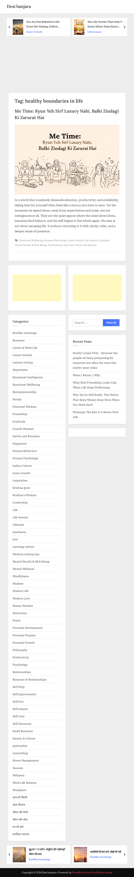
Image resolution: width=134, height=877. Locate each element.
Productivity (21, 657)
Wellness (18, 775)
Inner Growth (75, 240)
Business (19, 340)
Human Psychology (55, 240)
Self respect (20, 709)
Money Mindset (23, 605)
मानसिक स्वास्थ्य (21, 834)
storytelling (20, 753)
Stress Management (26, 760)
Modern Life (21, 591)
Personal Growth (24, 642)
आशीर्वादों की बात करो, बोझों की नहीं (46, 851)
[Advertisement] (67, 62)
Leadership (20, 502)
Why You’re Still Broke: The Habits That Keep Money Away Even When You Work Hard (96, 399)
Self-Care (69, 245)
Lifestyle (104, 240)
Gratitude (19, 421)
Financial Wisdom (24, 406)
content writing (23, 362)
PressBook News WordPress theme (92, 872)
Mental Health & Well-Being (31, 245)
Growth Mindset (23, 429)
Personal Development (28, 627)
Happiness (20, 443)
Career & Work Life (25, 347)
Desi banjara (19, 6)
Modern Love (21, 598)
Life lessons (35, 31)
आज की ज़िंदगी (20, 797)
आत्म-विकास (19, 804)
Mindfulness (55, 245)
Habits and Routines (26, 436)
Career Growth (22, 355)
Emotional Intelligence (28, 377)
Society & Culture (24, 738)
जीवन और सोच (20, 819)
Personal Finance (24, 635)
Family (17, 399)
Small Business (23, 731)
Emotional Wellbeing (31, 240)
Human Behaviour (25, 451)
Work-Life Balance (86, 245)
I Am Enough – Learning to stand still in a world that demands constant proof (107, 851)
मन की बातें (18, 827)
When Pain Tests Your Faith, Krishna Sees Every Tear (109, 24)
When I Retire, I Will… (87, 375)
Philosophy (20, 650)
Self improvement (24, 694)
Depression (20, 369)
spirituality (20, 745)
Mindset (18, 583)
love (15, 539)
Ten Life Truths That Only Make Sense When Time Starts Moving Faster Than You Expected (47, 24)
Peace (16, 620)
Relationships (22, 672)
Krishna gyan (99, 31)
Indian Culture (22, 465)
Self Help (19, 687)
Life (15, 510)
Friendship (20, 414)
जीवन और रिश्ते (20, 812)
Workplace (20, 790)
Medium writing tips (26, 554)
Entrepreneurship (24, 392)
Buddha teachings (25, 333)
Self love (18, 701)
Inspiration (20, 480)
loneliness (19, 532)
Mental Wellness (23, 569)
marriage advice (23, 546)
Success (18, 768)
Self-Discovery (22, 723)
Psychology (20, 664)
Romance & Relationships (30, 679)
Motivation (20, 613)
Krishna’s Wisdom (24, 495)
